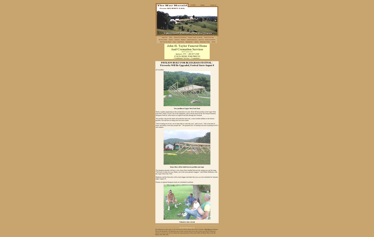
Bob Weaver (208, 229)
